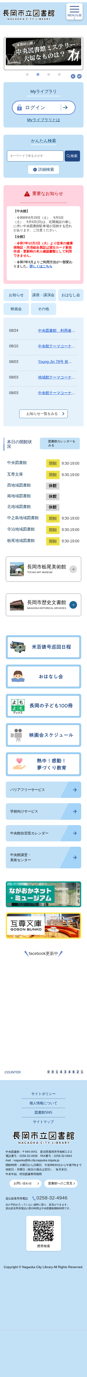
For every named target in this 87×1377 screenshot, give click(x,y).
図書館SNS (43, 1112)
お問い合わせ (23, 1183)
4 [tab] (59, 74)
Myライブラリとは (43, 120)
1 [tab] (27, 74)
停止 (79, 76)
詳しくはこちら (41, 266)
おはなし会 (70, 295)
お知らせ (16, 295)
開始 (73, 76)
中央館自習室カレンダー (29, 833)
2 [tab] (38, 74)
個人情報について (43, 1103)
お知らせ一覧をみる (42, 414)
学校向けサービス (24, 811)
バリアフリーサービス (27, 790)
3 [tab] (48, 74)
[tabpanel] (43, 51)
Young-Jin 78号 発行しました (62, 362)
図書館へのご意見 (60, 1183)
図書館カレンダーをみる (61, 443)
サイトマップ (43, 1122)
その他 (43, 309)
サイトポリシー (43, 1094)
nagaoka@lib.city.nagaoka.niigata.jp (36, 1160)
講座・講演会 (43, 295)
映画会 (16, 309)
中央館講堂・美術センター (20, 857)
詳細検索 (46, 169)
